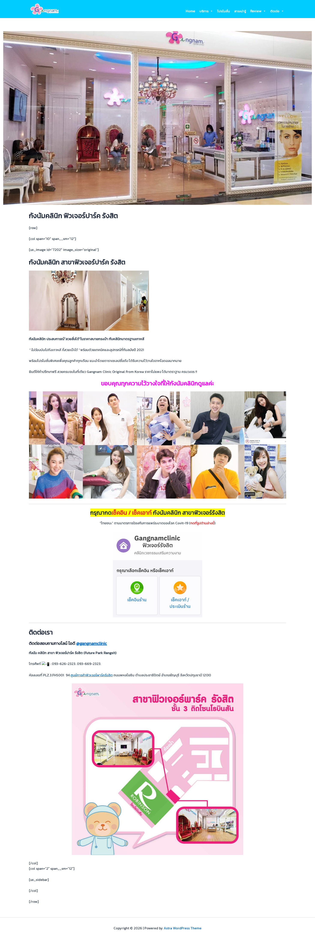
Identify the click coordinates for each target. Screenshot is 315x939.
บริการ (204, 11)
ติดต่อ (274, 11)
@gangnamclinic (91, 643)
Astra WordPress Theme (182, 928)
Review (255, 11)
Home (190, 11)
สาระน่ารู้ (240, 11)
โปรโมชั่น (223, 11)
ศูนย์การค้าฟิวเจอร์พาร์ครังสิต (91, 675)
